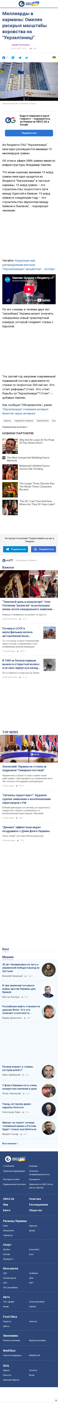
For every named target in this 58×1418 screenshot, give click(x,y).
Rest (5, 949)
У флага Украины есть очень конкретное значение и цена (19, 1087)
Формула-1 (8, 1259)
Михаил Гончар (10, 1134)
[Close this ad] (56, 1400)
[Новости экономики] (7, 561)
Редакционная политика (14, 427)
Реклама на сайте (11, 1179)
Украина (7, 421)
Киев (5, 1226)
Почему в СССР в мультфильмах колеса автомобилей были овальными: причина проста (21, 632)
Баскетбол (34, 1249)
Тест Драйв (8, 1302)
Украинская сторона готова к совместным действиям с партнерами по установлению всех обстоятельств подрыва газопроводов (27, 778)
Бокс (31, 1254)
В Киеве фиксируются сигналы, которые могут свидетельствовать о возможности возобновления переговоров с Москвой (26, 810)
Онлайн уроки (9, 1278)
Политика (35, 1198)
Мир (5, 1204)
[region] (29, 235)
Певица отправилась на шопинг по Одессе (24, 614)
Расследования (38, 1204)
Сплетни (33, 1370)
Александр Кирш (11, 1112)
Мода (31, 1375)
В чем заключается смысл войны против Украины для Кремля (18, 989)
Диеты (6, 1326)
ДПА (31, 1278)
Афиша (6, 1370)
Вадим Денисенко (12, 1018)
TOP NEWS (10, 732)
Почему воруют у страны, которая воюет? (17, 1068)
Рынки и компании (11, 1340)
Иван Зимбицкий (11, 1074)
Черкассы (8, 1235)
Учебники (33, 1273)
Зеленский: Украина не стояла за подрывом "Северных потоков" (24, 768)
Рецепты (7, 1321)
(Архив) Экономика (21, 45)
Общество (35, 1210)
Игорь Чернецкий (11, 1093)
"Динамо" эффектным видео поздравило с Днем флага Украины (26, 829)
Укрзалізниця (43, 421)
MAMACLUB (34, 1355)
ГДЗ (5, 1273)
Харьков (33, 1226)
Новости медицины (12, 1355)
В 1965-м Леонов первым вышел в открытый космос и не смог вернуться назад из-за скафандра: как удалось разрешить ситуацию (21, 664)
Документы (34, 1179)
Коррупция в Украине (24, 421)
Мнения (7, 957)
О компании (8, 1166)
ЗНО (5, 1283)
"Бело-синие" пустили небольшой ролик (22, 836)
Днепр (32, 1230)
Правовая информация (14, 1171)
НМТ (31, 1283)
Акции (6, 1306)
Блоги (6, 1210)
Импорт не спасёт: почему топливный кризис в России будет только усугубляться (19, 1126)
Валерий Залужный (12, 976)
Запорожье (8, 1230)
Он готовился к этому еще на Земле (20, 673)
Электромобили (37, 1302)
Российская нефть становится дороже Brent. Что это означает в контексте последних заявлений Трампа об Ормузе (21, 1010)
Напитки (33, 1321)
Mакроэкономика (37, 1340)
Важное (8, 567)
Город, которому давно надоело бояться (16, 1106)
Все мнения (9, 1143)
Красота (7, 1375)
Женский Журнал (11, 1380)
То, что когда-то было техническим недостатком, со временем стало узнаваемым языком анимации (20, 644)
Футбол (6, 1249)
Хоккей (6, 1254)
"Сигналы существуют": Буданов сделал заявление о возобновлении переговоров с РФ (26, 799)
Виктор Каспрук (11, 997)
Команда (33, 1166)
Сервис (32, 1306)
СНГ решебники (10, 1287)
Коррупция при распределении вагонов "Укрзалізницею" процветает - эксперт (28, 265)
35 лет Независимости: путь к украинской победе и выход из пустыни (20, 968)
